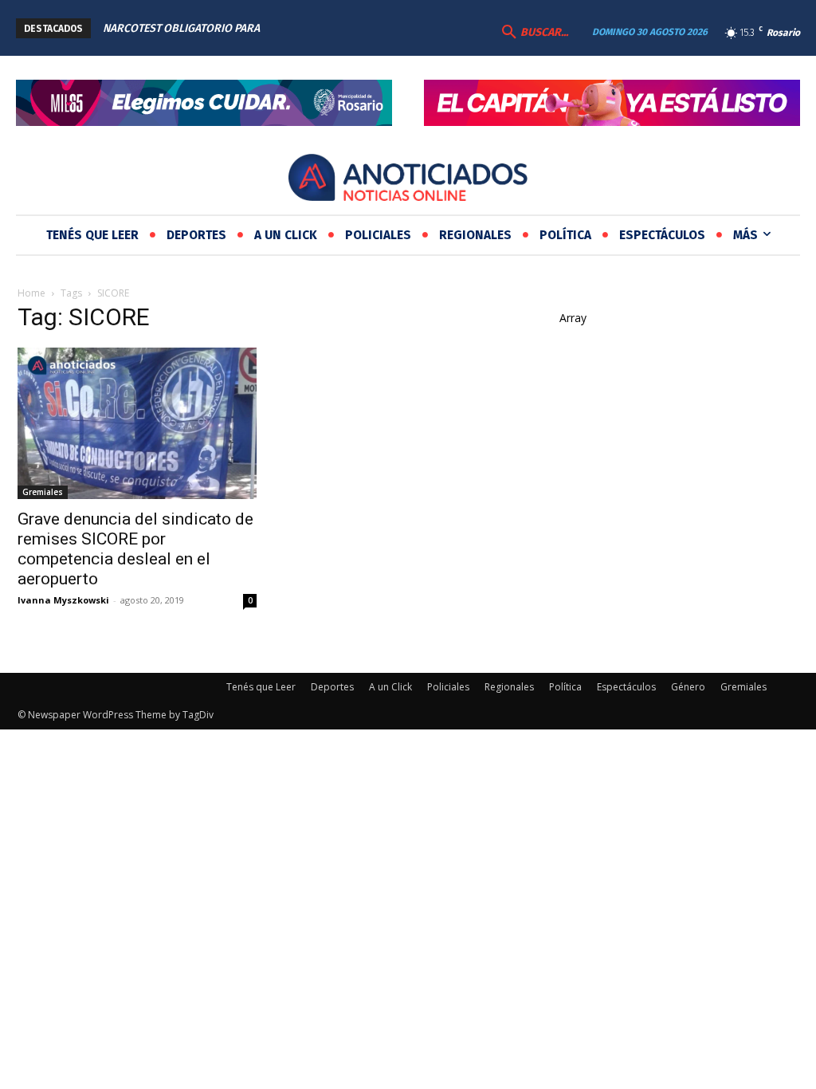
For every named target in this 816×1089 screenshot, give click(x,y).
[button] (533, 33)
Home (31, 293)
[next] (368, 28)
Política (565, 687)
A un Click (390, 687)
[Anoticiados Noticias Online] (408, 180)
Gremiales (42, 491)
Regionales (509, 687)
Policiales (448, 687)
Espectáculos (626, 687)
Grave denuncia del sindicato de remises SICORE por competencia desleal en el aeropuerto (135, 548)
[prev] (342, 28)
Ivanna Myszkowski (63, 600)
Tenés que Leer (261, 687)
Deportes (332, 687)
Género (688, 687)
